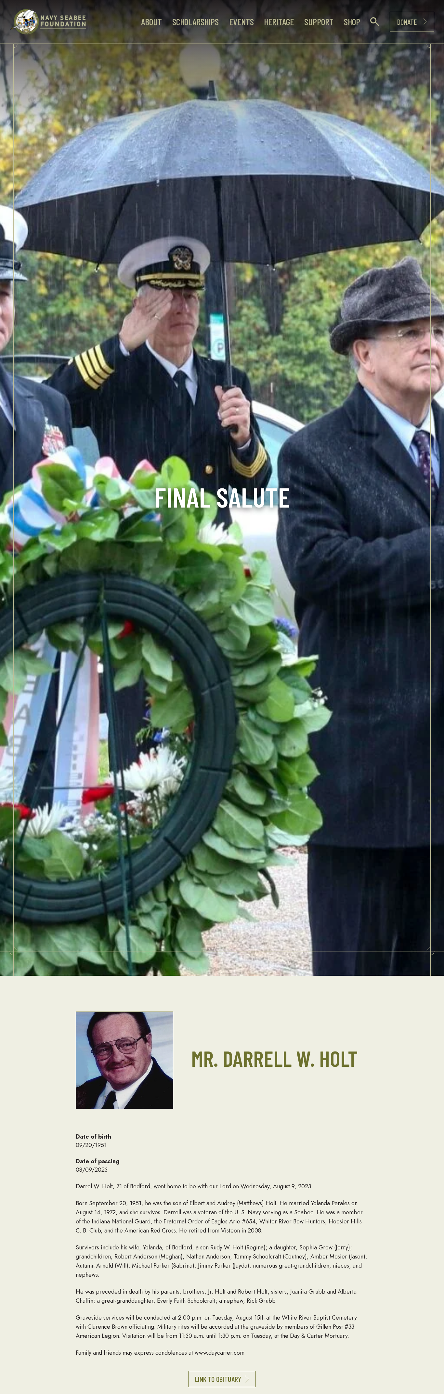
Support (318, 21)
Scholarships (195, 21)
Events (241, 21)
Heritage (279, 21)
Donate (407, 21)
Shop (352, 21)
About (151, 21)
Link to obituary (218, 1379)
